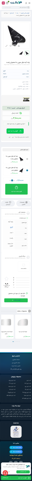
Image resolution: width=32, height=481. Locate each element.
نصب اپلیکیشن (23, 472)
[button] (16, 341)
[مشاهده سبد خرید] (7, 3)
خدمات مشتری (16, 360)
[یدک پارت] (16, 3)
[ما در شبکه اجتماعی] (3, 3)
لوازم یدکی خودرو (25, 13)
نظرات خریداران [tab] (7, 203)
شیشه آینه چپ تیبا (23, 332)
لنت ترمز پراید (12, 380)
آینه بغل (12, 13)
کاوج (11, 227)
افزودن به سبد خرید (13, 131)
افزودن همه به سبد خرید (16, 191)
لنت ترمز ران (28, 389)
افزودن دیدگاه (17, 300)
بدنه (17, 13)
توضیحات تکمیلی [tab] (22, 203)
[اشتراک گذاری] (18, 45)
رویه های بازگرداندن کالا (16, 369)
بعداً (9, 472)
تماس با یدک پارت (16, 366)
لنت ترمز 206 (28, 383)
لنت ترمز (29, 380)
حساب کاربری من (16, 363)
